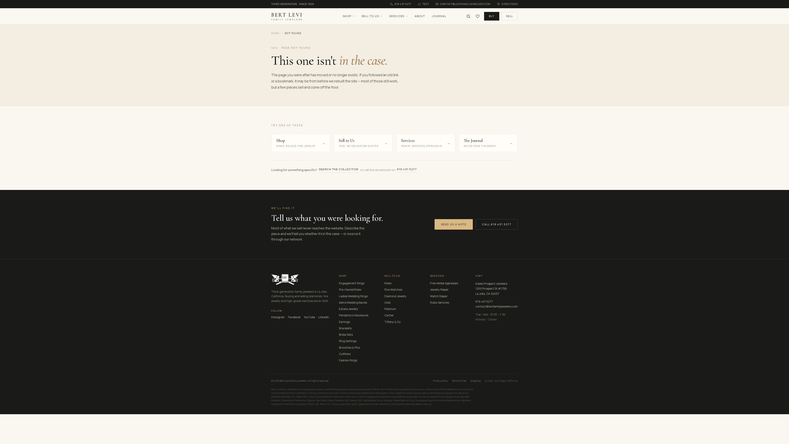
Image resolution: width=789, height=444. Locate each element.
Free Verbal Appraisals (444, 283)
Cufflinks (345, 354)
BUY (492, 16)
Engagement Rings (351, 283)
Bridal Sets (346, 334)
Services (396, 16)
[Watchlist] (477, 16)
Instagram (278, 317)
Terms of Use (459, 381)
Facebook (294, 317)
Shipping (475, 381)
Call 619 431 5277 (496, 224)
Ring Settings (347, 341)
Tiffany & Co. (392, 322)
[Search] (468, 16)
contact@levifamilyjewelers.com (496, 306)
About (420, 16)
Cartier (389, 315)
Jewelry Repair (439, 289)
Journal (439, 16)
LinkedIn (323, 317)
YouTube (309, 317)
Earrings (344, 322)
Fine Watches (393, 289)
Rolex (388, 283)
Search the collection (339, 169)
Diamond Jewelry (395, 296)
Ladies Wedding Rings (353, 296)
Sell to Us (370, 16)
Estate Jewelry (348, 309)
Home (275, 33)
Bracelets (345, 328)
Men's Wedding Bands (353, 302)
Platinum (390, 309)
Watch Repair (439, 296)
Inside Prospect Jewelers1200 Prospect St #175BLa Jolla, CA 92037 (491, 289)
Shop (347, 16)
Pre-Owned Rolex (350, 289)
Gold (387, 302)
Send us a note (453, 224)
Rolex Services (439, 302)
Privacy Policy (440, 381)
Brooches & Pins (349, 347)
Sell (509, 16)
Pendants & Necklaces (353, 315)
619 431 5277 (407, 169)
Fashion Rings (348, 360)
